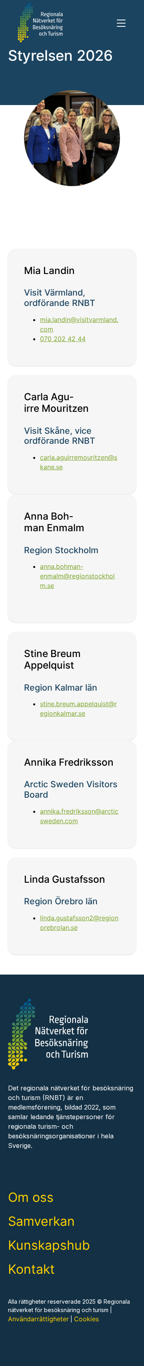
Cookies (86, 1319)
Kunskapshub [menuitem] (49, 1245)
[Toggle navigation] (121, 23)
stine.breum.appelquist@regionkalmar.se (78, 708)
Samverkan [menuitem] (41, 1221)
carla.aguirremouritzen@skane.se (78, 462)
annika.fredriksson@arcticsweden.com (79, 816)
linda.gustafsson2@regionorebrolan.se (79, 922)
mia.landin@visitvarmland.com (79, 324)
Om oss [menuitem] (31, 1197)
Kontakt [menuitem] (31, 1269)
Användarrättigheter (38, 1319)
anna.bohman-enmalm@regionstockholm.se (77, 576)
